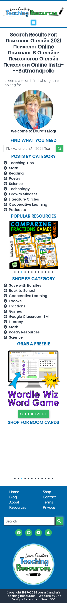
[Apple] (48, 532)
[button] (33, 22)
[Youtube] (38, 532)
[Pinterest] (28, 532)
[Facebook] (18, 532)
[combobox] (29, 521)
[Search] (59, 148)
